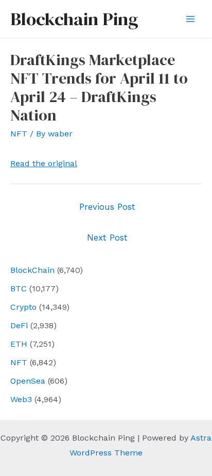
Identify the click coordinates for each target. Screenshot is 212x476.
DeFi (19, 325)
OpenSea (27, 381)
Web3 (21, 399)
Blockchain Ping (74, 19)
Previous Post (107, 207)
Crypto (23, 307)
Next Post (107, 237)
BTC (18, 288)
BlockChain (32, 270)
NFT (18, 362)
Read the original (43, 163)
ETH (18, 344)
